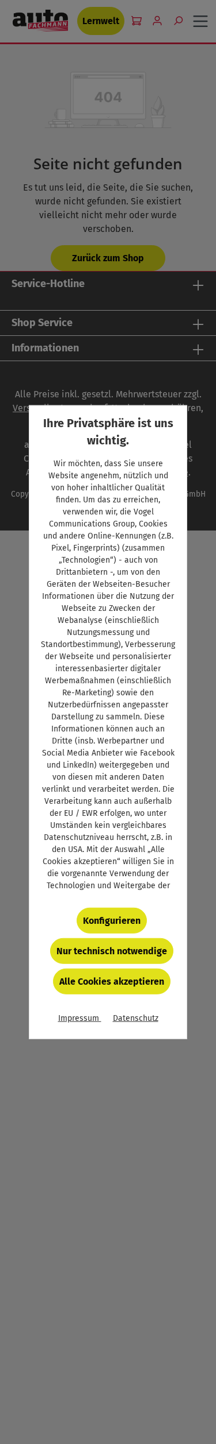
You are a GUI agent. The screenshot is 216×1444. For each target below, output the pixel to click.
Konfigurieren (112, 920)
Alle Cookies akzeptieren (111, 981)
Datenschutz (135, 1018)
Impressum (79, 1018)
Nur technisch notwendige (111, 951)
